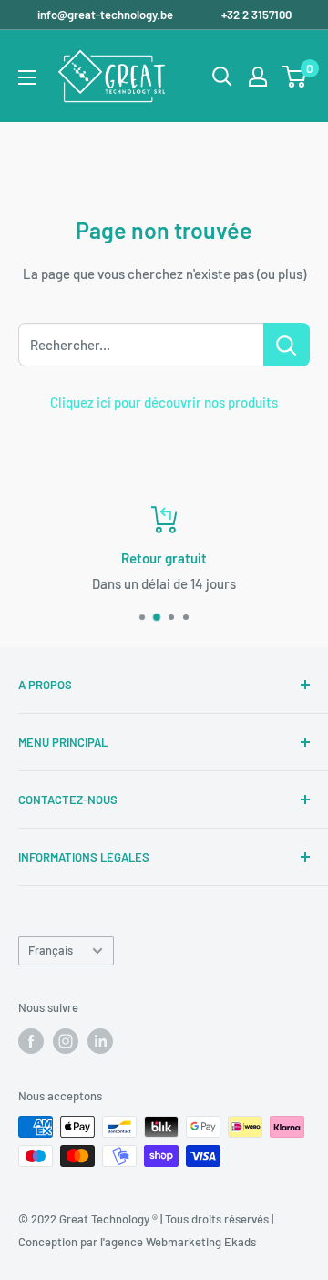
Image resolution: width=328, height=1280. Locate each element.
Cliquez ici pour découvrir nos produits (164, 402)
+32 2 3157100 (256, 14)
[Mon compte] (258, 77)
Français (50, 950)
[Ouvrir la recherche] (222, 77)
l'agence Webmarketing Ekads (178, 1241)
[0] (294, 77)
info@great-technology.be (106, 14)
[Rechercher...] (286, 344)
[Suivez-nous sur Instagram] (65, 1041)
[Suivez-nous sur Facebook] (31, 1041)
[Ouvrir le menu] (27, 77)
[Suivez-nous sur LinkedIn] (100, 1041)
